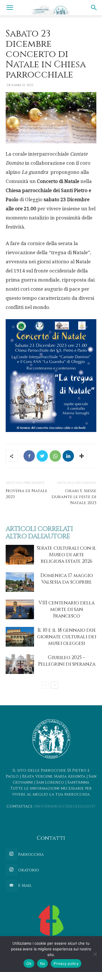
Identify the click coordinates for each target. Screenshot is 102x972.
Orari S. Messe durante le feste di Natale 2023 (74, 497)
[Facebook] (29, 456)
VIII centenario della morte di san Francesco (67, 609)
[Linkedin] (68, 456)
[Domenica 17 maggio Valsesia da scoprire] (20, 582)
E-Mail (24, 885)
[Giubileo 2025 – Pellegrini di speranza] (20, 664)
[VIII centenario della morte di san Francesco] (20, 609)
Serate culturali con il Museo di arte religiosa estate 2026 (66, 555)
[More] (82, 456)
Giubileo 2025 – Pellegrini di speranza (66, 660)
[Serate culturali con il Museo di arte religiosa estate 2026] (20, 555)
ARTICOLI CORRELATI (39, 529)
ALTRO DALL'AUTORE (38, 536)
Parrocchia (30, 854)
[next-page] (54, 685)
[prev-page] (45, 685)
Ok (28, 963)
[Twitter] (42, 456)
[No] (95, 954)
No (42, 963)
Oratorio (28, 870)
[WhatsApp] (55, 456)
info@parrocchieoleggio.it (64, 806)
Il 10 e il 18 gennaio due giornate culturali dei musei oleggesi (66, 637)
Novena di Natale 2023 (26, 494)
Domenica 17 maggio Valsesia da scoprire (66, 578)
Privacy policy (66, 963)
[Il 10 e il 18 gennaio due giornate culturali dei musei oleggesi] (20, 637)
